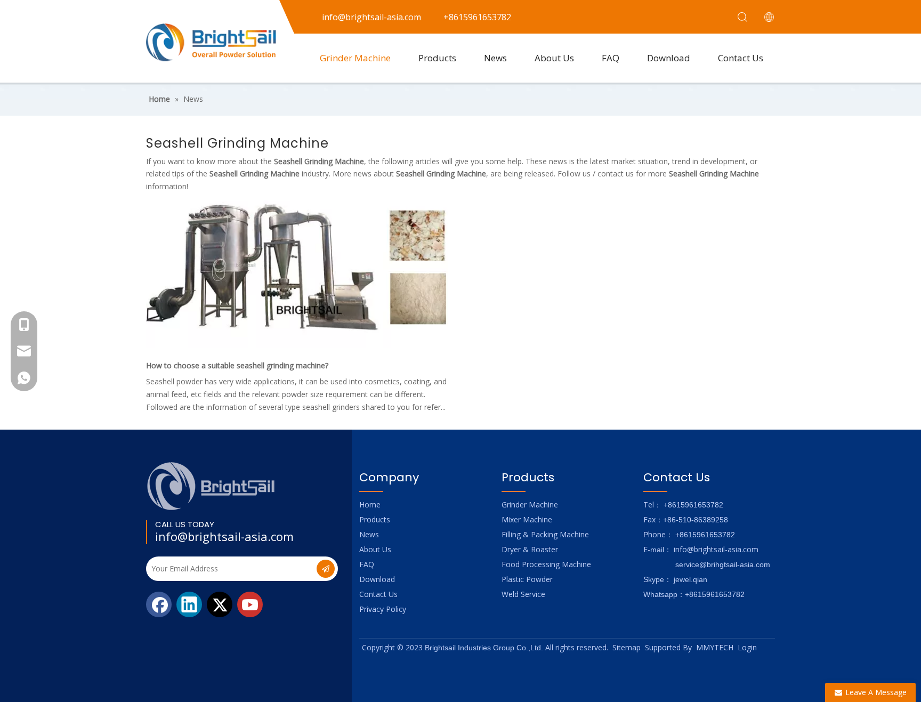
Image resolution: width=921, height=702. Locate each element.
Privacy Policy (382, 609)
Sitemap (626, 647)
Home (370, 504)
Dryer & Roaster (530, 549)
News (495, 58)
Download (668, 58)
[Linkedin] (189, 604)
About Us (554, 58)
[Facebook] (159, 604)
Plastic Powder (527, 579)
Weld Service (523, 594)
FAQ (610, 58)
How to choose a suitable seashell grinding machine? (237, 365)
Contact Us (740, 58)
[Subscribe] (326, 569)
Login (747, 647)
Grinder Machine (355, 58)
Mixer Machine (527, 519)
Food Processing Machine (546, 564)
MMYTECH (714, 647)
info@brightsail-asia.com (224, 536)
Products (437, 58)
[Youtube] (250, 604)
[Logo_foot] (211, 486)
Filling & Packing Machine (545, 534)
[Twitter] (219, 604)
